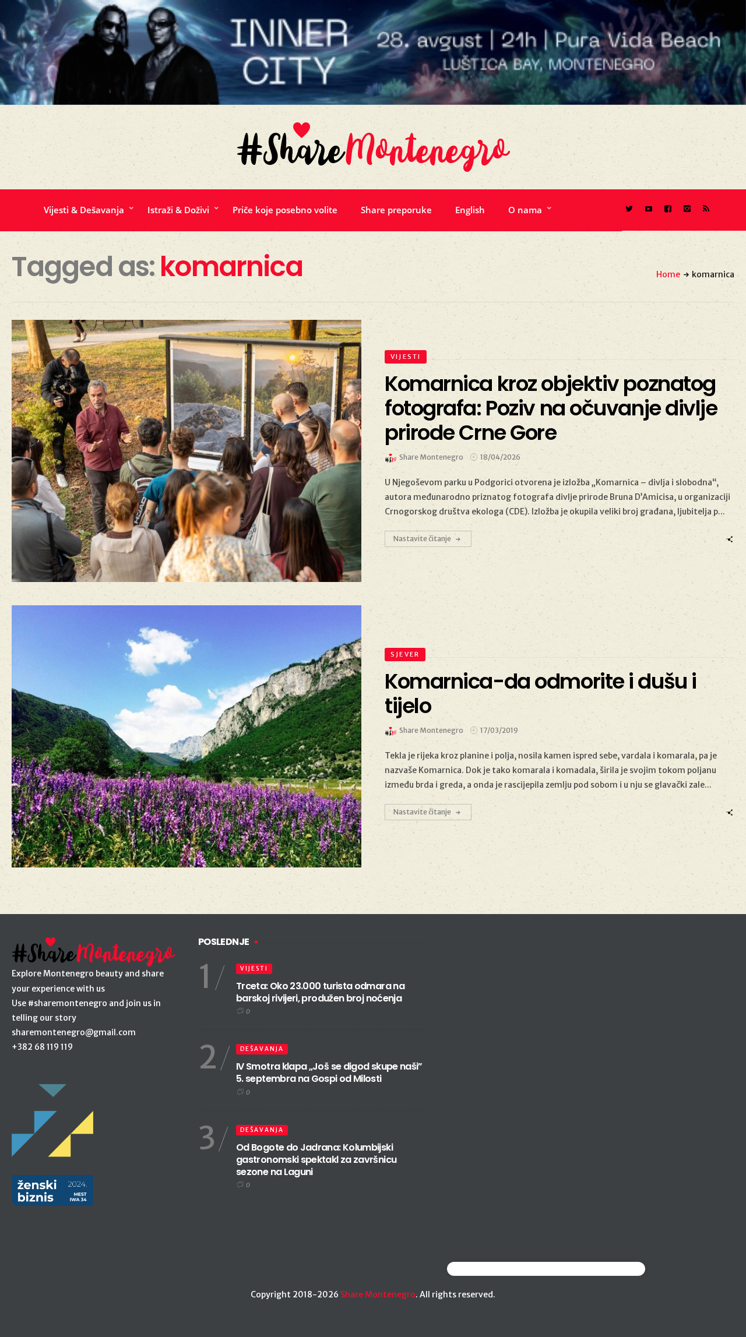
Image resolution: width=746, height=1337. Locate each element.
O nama (525, 210)
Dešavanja (262, 1049)
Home (668, 274)
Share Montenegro (378, 1294)
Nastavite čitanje (422, 538)
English (470, 210)
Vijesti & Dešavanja (84, 210)
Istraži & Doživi (178, 210)
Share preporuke (396, 210)
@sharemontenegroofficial (498, 1268)
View (180, 451)
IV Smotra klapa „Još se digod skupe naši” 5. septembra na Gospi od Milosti (329, 1072)
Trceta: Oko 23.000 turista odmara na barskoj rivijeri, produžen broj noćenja (320, 992)
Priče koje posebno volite (285, 210)
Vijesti (405, 356)
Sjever (405, 654)
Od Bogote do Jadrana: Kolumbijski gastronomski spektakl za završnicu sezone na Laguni (316, 1160)
